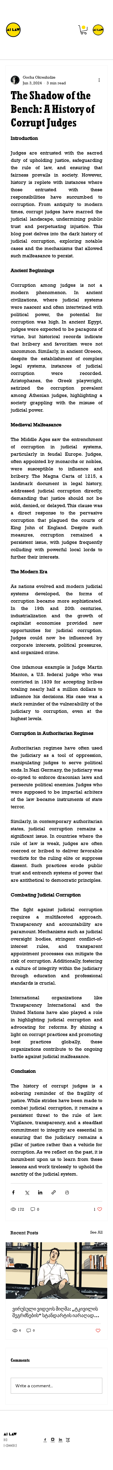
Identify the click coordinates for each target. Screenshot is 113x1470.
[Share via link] (53, 1192)
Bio (5, 1440)
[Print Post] (67, 1192)
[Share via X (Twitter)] (26, 1192)
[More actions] (99, 80)
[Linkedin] (60, 1440)
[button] (83, 30)
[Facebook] (45, 1440)
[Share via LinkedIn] (40, 1192)
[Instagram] (53, 1440)
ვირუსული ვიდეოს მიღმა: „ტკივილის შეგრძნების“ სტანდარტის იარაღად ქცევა (55, 1311)
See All (96, 1232)
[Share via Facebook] (13, 1192)
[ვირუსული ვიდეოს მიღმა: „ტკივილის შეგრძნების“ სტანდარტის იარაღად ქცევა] (56, 1270)
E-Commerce (10, 1446)
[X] (68, 1440)
